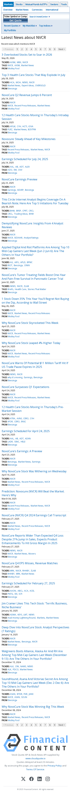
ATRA (12, 418)
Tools (64, 4)
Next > (62, 49)
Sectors (54, 4)
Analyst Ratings (31, 237)
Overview (7, 9)
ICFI (20, 593)
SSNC (16, 441)
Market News (22, 9)
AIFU (16, 262)
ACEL (32, 590)
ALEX (27, 166)
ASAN (12, 694)
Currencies (37, 9)
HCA (12, 82)
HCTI (24, 126)
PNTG (10, 593)
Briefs (10, 289)
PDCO (16, 669)
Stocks (19, 4)
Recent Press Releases (25, 105)
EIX (16, 593)
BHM (12, 210)
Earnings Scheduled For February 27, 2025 (28, 583)
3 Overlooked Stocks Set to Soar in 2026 (27, 55)
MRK (12, 570)
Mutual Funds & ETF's (36, 4)
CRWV (27, 265)
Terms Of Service (35, 769)
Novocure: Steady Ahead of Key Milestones (28, 139)
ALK (12, 666)
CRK (17, 666)
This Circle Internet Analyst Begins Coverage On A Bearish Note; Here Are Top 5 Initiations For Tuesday (35, 201)
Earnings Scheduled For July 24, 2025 (25, 159)
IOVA (30, 126)
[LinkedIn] (39, 779)
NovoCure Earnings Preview (19, 179)
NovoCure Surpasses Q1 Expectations (25, 387)
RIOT (10, 265)
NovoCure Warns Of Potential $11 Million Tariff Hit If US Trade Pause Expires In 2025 (35, 365)
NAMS (23, 666)
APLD (23, 262)
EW (15, 169)
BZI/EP (20, 189)
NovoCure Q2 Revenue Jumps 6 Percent (27, 95)
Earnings (12, 189)
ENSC (23, 421)
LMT (25, 614)
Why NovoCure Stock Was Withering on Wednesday (34, 471)
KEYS (20, 614)
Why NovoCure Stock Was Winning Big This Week (33, 707)
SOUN (24, 697)
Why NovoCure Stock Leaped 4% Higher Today (31, 343)
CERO (26, 418)
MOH (18, 82)
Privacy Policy (55, 765)
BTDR (19, 694)
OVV (20, 169)
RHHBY (25, 570)
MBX (19, 62)
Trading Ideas (21, 213)
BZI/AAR (18, 237)
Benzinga (12, 88)
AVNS (19, 418)
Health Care (20, 289)
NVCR (25, 62)
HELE (23, 441)
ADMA (13, 614)
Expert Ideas (28, 85)
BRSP (18, 210)
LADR (10, 441)
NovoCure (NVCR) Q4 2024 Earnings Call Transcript (34, 515)
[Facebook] (31, 779)
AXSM (12, 62)
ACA (26, 590)
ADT (21, 166)
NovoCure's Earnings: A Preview (22, 451)
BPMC (30, 262)
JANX (31, 694)
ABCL (20, 590)
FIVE (25, 694)
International (52, 9)
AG (11, 262)
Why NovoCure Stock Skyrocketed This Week (30, 323)
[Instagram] (47, 779)
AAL (12, 166)
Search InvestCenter (38, 16)
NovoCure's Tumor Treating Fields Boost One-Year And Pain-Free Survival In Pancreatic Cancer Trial (34, 277)
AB (16, 166)
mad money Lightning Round (22, 617)
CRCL (31, 210)
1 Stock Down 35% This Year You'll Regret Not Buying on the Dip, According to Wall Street (35, 300)
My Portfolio (10, 30)
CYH (19, 126)
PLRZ (10, 129)
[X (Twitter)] (23, 779)
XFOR (10, 421)
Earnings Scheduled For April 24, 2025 (26, 431)
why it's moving (15, 377)
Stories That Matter (37, 289)
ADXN (28, 438)
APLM (12, 126)
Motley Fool (13, 68)
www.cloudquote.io (35, 758)
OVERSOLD (40, 85)
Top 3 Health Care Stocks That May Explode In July (33, 75)
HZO (10, 169)
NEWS (25, 82)
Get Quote (15, 20)
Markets (8, 4)
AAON (13, 590)
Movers (32, 553)
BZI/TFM (32, 129)
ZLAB (26, 286)
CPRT (24, 210)
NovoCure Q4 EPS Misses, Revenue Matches (30, 563)
